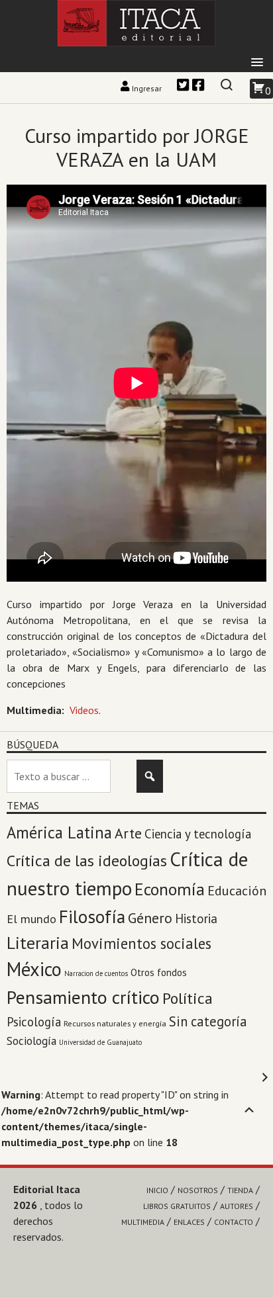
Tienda (240, 1190)
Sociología (31, 1040)
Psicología (34, 1022)
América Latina (59, 832)
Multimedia (142, 1222)
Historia (196, 918)
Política (187, 998)
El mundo (31, 918)
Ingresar (147, 88)
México (34, 969)
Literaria (38, 943)
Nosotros (198, 1190)
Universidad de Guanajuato (100, 1042)
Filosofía (92, 916)
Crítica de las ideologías (87, 860)
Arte (128, 833)
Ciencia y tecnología (197, 834)
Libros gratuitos (177, 1206)
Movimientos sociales (141, 943)
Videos (84, 710)
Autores (236, 1206)
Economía (170, 889)
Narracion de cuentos (96, 973)
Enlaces (189, 1222)
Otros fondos (159, 972)
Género (150, 918)
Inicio (157, 1190)
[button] (257, 63)
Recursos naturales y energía (115, 1023)
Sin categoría (208, 1021)
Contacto (233, 1222)
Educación (236, 890)
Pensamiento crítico (83, 997)
